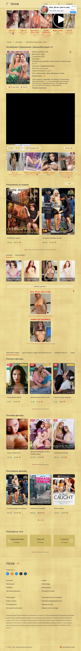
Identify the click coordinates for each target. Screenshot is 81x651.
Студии (44, 580)
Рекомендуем (10, 597)
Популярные (10, 584)
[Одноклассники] (12, 573)
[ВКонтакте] (7, 573)
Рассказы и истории (48, 591)
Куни (48, 73)
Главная (8, 42)
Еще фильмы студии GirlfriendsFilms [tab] (36, 353)
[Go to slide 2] (36, 464)
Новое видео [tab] (20, 255)
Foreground (10, 144)
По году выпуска (11, 604)
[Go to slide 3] (38, 464)
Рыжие (62, 73)
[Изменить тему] (19, 563)
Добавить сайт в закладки (50, 608)
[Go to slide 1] (34, 464)
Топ (69, 183)
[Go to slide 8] (47, 464)
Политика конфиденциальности (52, 601)
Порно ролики (46, 587)
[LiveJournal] (25, 573)
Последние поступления (14, 608)
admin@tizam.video (69, 647)
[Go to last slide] (10, 216)
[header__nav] (7, 4)
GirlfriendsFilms (41, 73)
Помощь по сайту (47, 604)
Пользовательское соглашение (52, 597)
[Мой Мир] (16, 573)
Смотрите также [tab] (12, 353)
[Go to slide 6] (43, 464)
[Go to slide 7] (45, 464)
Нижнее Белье (37, 76)
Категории (18, 42)
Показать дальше (39, 286)
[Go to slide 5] (41, 464)
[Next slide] (71, 216)
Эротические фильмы (13, 591)
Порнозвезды (46, 584)
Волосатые (55, 73)
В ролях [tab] (9, 255)
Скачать (67, 148)
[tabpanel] (40, 273)
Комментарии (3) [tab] (60, 353)
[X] (20, 573)
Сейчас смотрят (11, 601)
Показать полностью (39, 88)
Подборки (9, 587)
